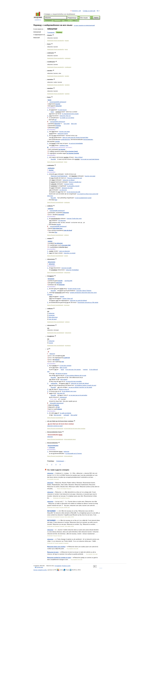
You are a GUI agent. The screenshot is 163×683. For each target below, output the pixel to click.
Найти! (96, 17)
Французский (36, 37)
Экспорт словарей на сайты (40, 569)
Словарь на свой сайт (89, 10)
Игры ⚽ (75, 20)
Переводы (57, 20)
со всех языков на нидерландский (84, 25)
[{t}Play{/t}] (53, 35)
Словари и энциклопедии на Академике (59, 14)
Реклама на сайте (66, 565)
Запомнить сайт (76, 10)
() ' (83, 290)
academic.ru (38, 20)
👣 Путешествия (39, 567)
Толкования (48, 20)
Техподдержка (58, 565)
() (72, 151)
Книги (66, 20)
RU (97, 10)
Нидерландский (37, 31)
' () (66, 245)
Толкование (51, 32)
